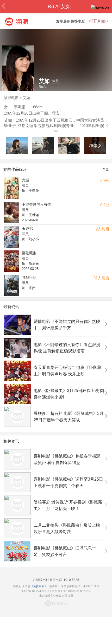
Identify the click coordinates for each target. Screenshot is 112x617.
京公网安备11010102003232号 (71, 591)
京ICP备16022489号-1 (35, 591)
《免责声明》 (38, 586)
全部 (105, 169)
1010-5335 (71, 580)
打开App (97, 21)
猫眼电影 (11, 98)
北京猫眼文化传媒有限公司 (56, 595)
